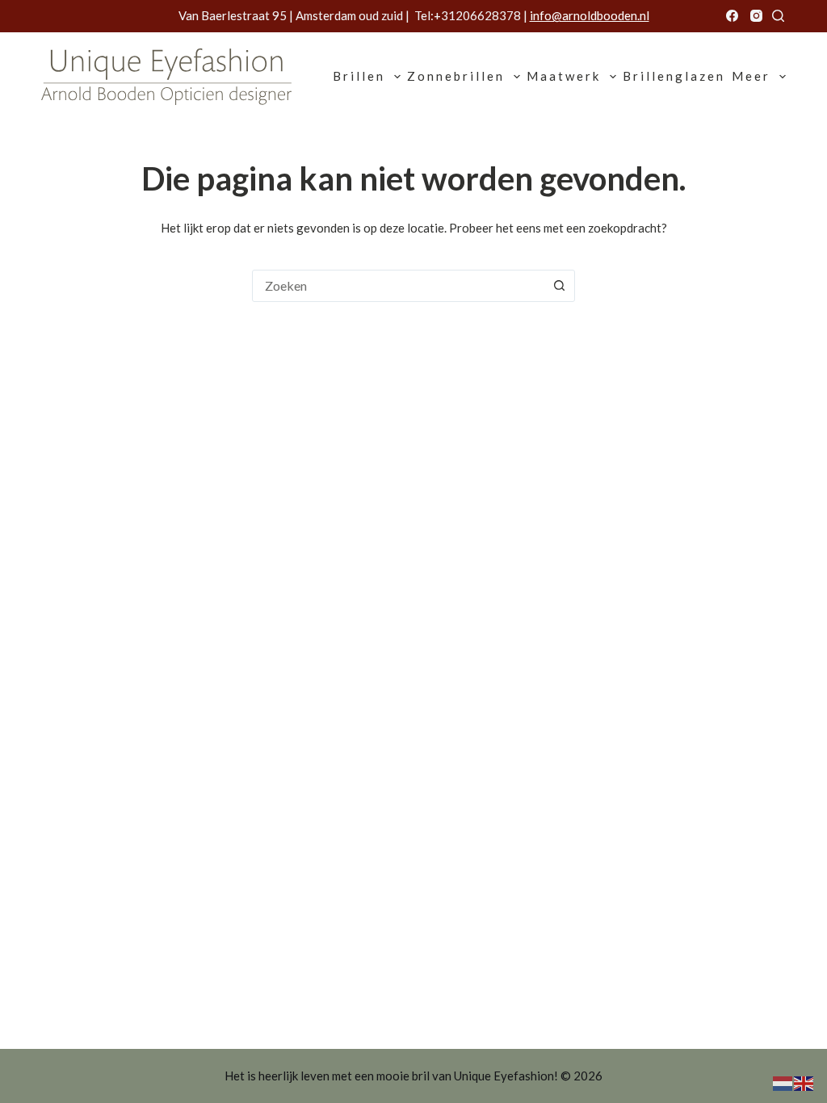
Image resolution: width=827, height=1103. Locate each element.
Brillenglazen (674, 76)
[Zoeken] (778, 16)
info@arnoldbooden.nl (589, 15)
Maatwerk (564, 76)
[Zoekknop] (559, 286)
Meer (751, 76)
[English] (804, 1082)
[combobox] (398, 286)
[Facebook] (732, 16)
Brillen (359, 76)
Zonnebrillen (456, 76)
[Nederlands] (783, 1082)
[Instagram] (756, 16)
